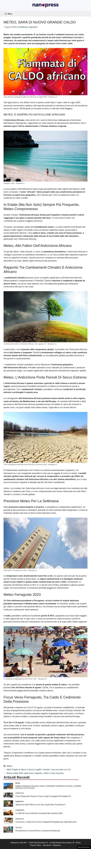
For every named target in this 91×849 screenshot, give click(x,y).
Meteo (9, 766)
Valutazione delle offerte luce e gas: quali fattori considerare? (40, 805)
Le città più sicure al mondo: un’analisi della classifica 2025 (39, 813)
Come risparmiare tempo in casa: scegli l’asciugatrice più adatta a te (43, 796)
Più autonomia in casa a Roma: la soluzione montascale (37, 831)
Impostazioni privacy (84, 847)
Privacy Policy (35, 845)
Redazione (57, 845)
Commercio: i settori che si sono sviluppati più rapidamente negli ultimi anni (45, 822)
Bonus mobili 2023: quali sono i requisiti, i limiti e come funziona (35, 773)
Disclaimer (47, 845)
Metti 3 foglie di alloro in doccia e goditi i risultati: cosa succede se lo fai (39, 769)
